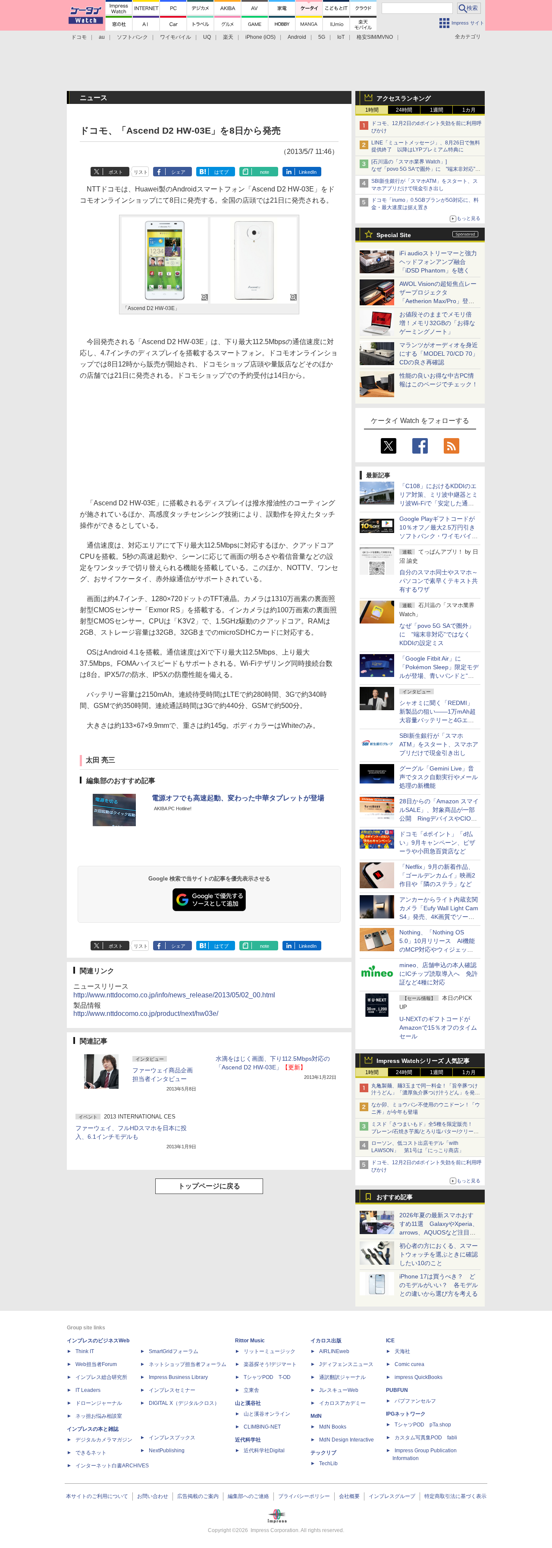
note (264, 172)
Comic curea (409, 1364)
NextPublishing (167, 1451)
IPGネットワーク (406, 1414)
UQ (207, 37)
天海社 (402, 1351)
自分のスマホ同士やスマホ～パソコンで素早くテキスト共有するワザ (438, 581)
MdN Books (332, 1427)
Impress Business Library (178, 1377)
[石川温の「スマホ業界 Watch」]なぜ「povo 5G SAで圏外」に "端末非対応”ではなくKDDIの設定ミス (425, 169)
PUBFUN (397, 1390)
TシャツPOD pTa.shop (423, 1425)
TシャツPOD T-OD (267, 1377)
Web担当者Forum (96, 1364)
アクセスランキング (403, 98)
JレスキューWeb (338, 1390)
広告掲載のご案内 (198, 1496)
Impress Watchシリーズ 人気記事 (423, 1060)
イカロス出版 (326, 1341)
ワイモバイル (175, 37)
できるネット (91, 1453)
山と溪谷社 (248, 1403)
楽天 (228, 37)
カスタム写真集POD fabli (426, 1438)
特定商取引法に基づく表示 (455, 1496)
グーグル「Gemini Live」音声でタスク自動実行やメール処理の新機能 (438, 777)
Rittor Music (250, 1341)
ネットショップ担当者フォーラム (187, 1364)
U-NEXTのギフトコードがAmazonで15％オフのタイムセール (438, 1027)
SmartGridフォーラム (173, 1351)
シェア (178, 172)
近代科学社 (248, 1440)
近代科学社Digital (264, 1451)
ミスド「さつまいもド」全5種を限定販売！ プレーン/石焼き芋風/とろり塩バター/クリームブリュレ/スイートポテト (425, 1131)
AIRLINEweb (334, 1351)
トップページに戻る (209, 1186)
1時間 (372, 110)
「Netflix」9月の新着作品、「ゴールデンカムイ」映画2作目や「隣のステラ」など (437, 875)
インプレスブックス (172, 1438)
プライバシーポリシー (304, 1496)
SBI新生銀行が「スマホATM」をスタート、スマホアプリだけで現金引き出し (438, 744)
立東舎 (251, 1390)
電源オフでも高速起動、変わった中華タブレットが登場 (238, 798)
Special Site (393, 235)
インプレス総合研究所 (101, 1377)
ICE (390, 1341)
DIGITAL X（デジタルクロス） (184, 1403)
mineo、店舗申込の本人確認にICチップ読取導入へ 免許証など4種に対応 (438, 974)
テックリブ (323, 1453)
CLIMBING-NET (262, 1427)
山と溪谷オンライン (267, 1414)
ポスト (116, 172)
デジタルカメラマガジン (103, 1440)
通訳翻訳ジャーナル (342, 1377)
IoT (341, 37)
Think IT (84, 1351)
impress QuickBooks (418, 1377)
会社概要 (349, 1496)
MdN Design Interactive (346, 1440)
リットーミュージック (269, 1351)
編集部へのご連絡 (248, 1496)
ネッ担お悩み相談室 (98, 1416)
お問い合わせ (152, 1496)
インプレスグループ (392, 1496)
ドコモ (79, 37)
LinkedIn (308, 172)
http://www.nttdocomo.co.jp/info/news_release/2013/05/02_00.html (174, 995)
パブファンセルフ (415, 1401)
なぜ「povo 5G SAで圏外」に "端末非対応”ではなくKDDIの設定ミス (436, 634)
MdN (316, 1416)
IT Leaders (87, 1390)
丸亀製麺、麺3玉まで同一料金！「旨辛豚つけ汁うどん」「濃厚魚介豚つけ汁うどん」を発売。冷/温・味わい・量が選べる (424, 1093)
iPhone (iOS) (260, 37)
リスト (141, 172)
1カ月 (469, 110)
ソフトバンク (132, 37)
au (102, 37)
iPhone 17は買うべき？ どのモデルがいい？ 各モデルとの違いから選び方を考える (438, 1285)
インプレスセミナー (172, 1390)
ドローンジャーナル (98, 1403)
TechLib (328, 1463)
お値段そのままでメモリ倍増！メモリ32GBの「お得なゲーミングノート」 (437, 323)
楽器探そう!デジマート (270, 1364)
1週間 (436, 110)
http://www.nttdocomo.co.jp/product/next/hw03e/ (145, 1013)
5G (321, 37)
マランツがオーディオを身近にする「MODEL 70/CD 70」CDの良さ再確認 (438, 354)
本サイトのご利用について (97, 1496)
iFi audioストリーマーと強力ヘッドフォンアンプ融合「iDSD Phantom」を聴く (438, 262)
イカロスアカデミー (342, 1403)
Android (297, 37)
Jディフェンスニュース (346, 1364)
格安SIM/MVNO (375, 37)
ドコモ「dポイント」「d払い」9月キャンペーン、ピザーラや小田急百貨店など (437, 842)
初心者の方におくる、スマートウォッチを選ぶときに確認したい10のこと (438, 1254)
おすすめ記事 (394, 1197)
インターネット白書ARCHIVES (112, 1466)
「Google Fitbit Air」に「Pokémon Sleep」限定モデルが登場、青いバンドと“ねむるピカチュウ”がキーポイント (439, 675)
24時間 (404, 110)
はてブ (221, 172)
